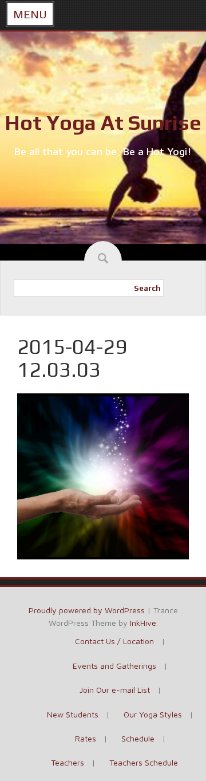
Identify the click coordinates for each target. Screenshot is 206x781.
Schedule (137, 738)
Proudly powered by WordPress (87, 610)
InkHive (143, 623)
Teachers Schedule (143, 762)
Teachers (67, 762)
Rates (85, 738)
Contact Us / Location (114, 641)
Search (147, 288)
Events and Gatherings (114, 665)
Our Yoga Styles (153, 714)
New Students (72, 714)
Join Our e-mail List (115, 690)
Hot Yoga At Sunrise (103, 123)
